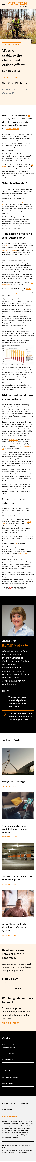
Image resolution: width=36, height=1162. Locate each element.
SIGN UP (18, 988)
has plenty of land (13, 439)
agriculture (23, 480)
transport (8, 480)
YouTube (19, 1109)
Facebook (12, 1109)
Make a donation (10, 1022)
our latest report (15, 513)
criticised (8, 263)
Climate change (11, 44)
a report (17, 119)
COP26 (16, 543)
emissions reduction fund (12, 128)
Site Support (12, 1137)
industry (14, 480)
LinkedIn (5, 1109)
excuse (8, 245)
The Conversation (20, 90)
